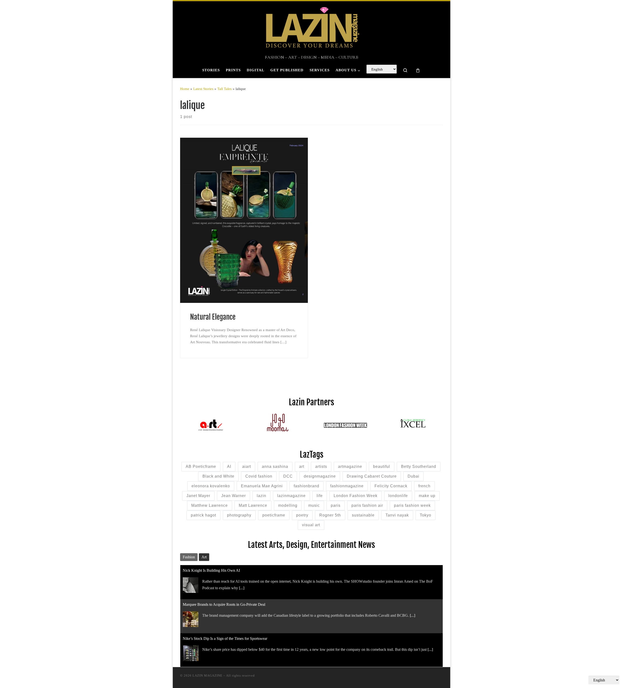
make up (427, 496)
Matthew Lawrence (209, 505)
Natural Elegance (213, 317)
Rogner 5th (330, 515)
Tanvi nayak (397, 515)
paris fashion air (367, 505)
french (424, 486)
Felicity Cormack (391, 486)
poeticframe (273, 515)
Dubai (413, 476)
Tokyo (425, 515)
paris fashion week (412, 505)
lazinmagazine (291, 496)
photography (239, 515)
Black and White (218, 476)
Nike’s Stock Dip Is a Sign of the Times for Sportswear (225, 638)
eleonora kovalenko (211, 486)
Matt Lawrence (253, 505)
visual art (311, 525)
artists (321, 466)
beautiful (381, 466)
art (301, 466)
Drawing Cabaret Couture (372, 476)
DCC (288, 476)
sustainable (363, 515)
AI (229, 466)
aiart (246, 466)
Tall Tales (224, 89)
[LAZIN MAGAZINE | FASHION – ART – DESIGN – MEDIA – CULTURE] (311, 28)
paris (335, 505)
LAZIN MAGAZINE (207, 675)
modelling (287, 505)
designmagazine (320, 476)
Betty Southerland (418, 466)
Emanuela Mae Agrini (262, 486)
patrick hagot (203, 515)
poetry (302, 515)
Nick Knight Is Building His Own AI (211, 570)
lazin (261, 496)
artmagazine (350, 466)
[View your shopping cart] (418, 70)
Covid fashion (258, 476)
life (320, 496)
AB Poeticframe (201, 466)
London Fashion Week (355, 496)
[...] (241, 588)
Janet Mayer (198, 496)
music (314, 505)
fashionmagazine (347, 486)
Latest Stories (203, 89)
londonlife (398, 496)
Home (184, 89)
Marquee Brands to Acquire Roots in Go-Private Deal (224, 604)
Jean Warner (233, 496)
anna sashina (275, 466)
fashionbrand (306, 486)
